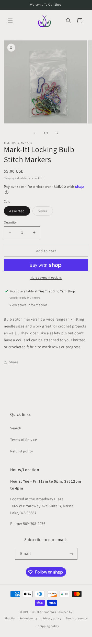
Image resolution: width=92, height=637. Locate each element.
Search (15, 428)
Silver (45, 212)
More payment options (46, 277)
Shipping (9, 178)
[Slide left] (34, 133)
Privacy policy (51, 618)
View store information (28, 305)
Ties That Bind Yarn (43, 612)
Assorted (17, 211)
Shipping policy (48, 626)
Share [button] (13, 362)
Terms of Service (23, 439)
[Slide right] (57, 133)
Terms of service (76, 618)
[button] (10, 20)
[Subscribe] (71, 554)
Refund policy (21, 451)
